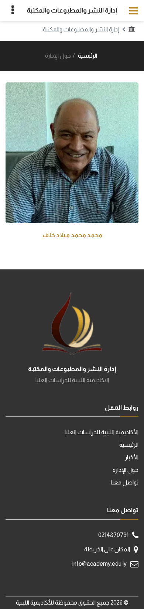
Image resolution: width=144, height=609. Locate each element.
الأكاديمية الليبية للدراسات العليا (101, 432)
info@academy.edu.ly (99, 564)
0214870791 (113, 535)
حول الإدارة (125, 470)
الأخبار (131, 457)
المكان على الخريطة (107, 549)
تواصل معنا (124, 482)
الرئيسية (87, 55)
